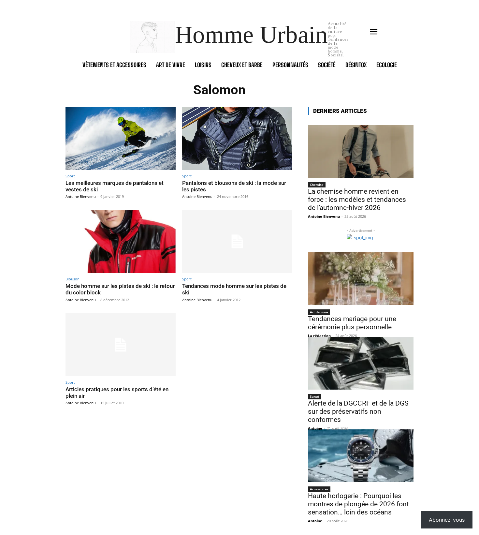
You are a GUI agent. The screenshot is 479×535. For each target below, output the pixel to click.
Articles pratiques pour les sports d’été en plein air (116, 392)
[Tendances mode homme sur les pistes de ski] (237, 241)
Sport (70, 176)
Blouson (72, 279)
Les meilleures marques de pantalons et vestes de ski (114, 186)
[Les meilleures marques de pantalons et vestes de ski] (120, 138)
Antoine (315, 428)
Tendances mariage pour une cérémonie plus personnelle (352, 323)
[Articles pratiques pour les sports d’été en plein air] (120, 344)
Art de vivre (319, 312)
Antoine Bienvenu (80, 196)
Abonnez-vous (447, 519)
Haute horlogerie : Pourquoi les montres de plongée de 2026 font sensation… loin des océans (358, 504)
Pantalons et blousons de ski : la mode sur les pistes (234, 186)
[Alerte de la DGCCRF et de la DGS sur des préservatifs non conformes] (361, 363)
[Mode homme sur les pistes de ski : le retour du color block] (120, 241)
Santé (314, 396)
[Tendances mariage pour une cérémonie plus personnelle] (361, 278)
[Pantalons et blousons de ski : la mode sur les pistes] (237, 138)
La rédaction (319, 335)
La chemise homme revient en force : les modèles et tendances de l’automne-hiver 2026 (357, 199)
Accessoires (319, 489)
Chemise (317, 184)
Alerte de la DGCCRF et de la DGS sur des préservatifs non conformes (358, 411)
